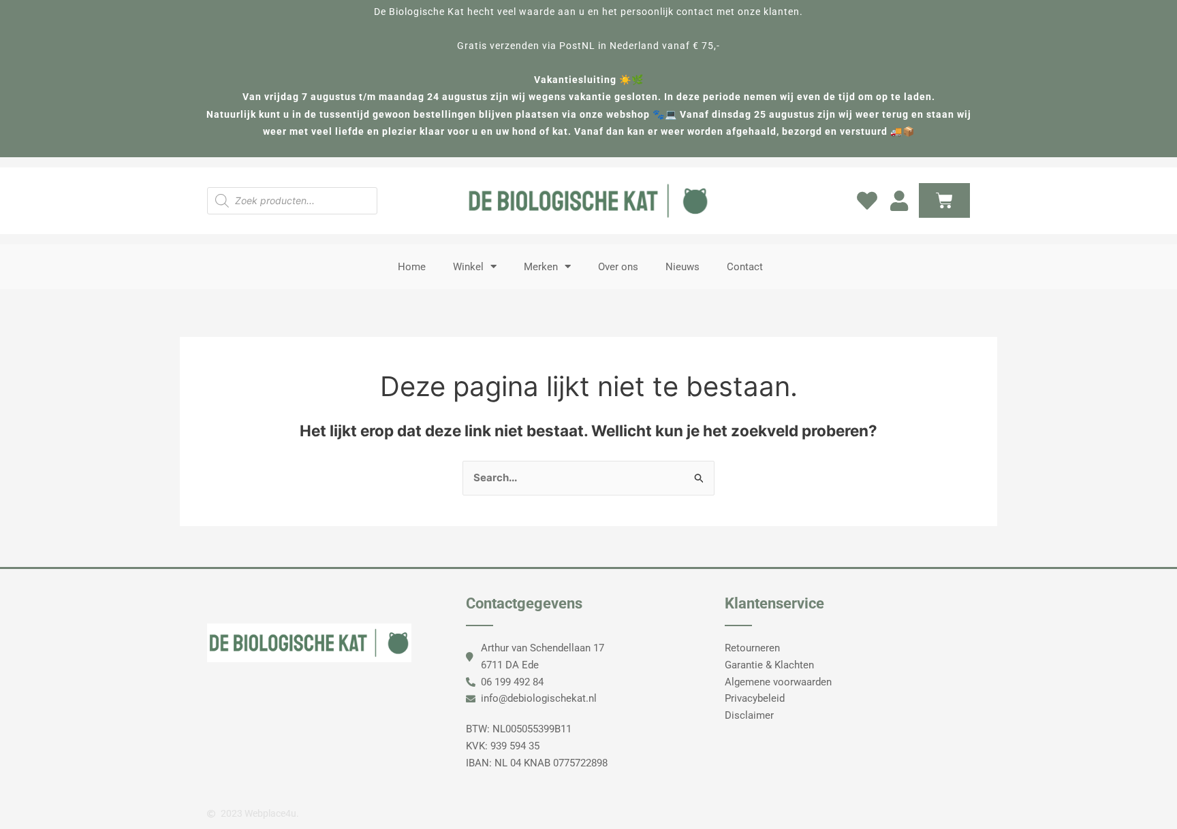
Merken (541, 267)
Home (412, 267)
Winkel (468, 267)
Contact (745, 267)
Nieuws (682, 267)
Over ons (618, 267)
